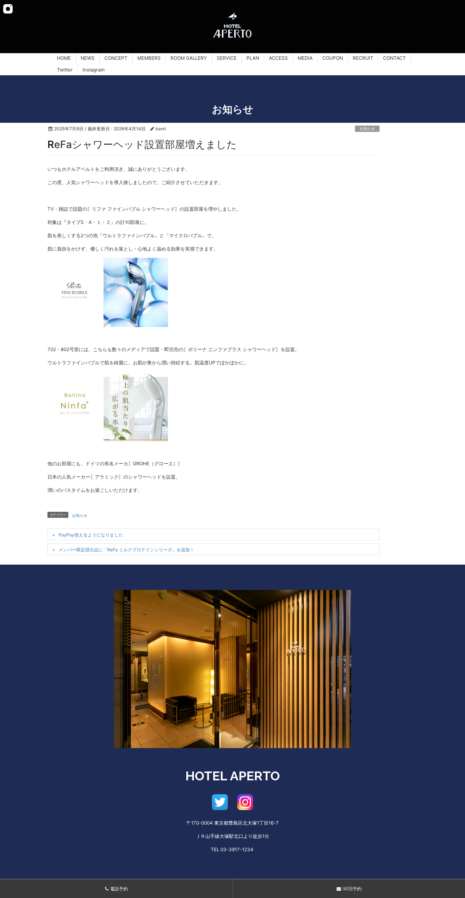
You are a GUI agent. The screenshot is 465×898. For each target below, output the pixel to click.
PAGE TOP (449, 866)
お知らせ (367, 128)
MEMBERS (149, 58)
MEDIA (305, 58)
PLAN (252, 58)
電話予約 (119, 888)
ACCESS (278, 58)
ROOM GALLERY (188, 58)
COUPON (332, 58)
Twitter (65, 70)
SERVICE (227, 58)
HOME (64, 58)
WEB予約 (352, 888)
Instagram (94, 70)
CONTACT (394, 58)
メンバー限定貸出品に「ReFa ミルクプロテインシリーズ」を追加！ (126, 549)
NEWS (88, 58)
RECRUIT (363, 58)
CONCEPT (115, 58)
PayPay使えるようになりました (91, 534)
